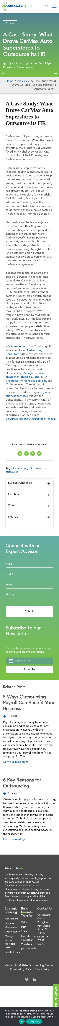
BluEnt (29, 969)
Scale (24, 931)
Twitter (27, 979)
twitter (26, 453)
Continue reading (14, 762)
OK (21, 1022)
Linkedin (19, 453)
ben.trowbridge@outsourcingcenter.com (31, 419)
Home (9, 81)
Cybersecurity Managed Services (26, 381)
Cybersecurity (12, 932)
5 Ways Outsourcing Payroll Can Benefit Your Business (28, 703)
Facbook (32, 453)
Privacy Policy (41, 969)
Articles (10, 23)
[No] (55, 1016)
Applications (11, 919)
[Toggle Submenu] (48, 483)
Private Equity (12, 952)
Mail (39, 453)
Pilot (23, 927)
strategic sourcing (28, 377)
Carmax (18, 468)
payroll (28, 468)
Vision (24, 922)
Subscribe (29, 669)
